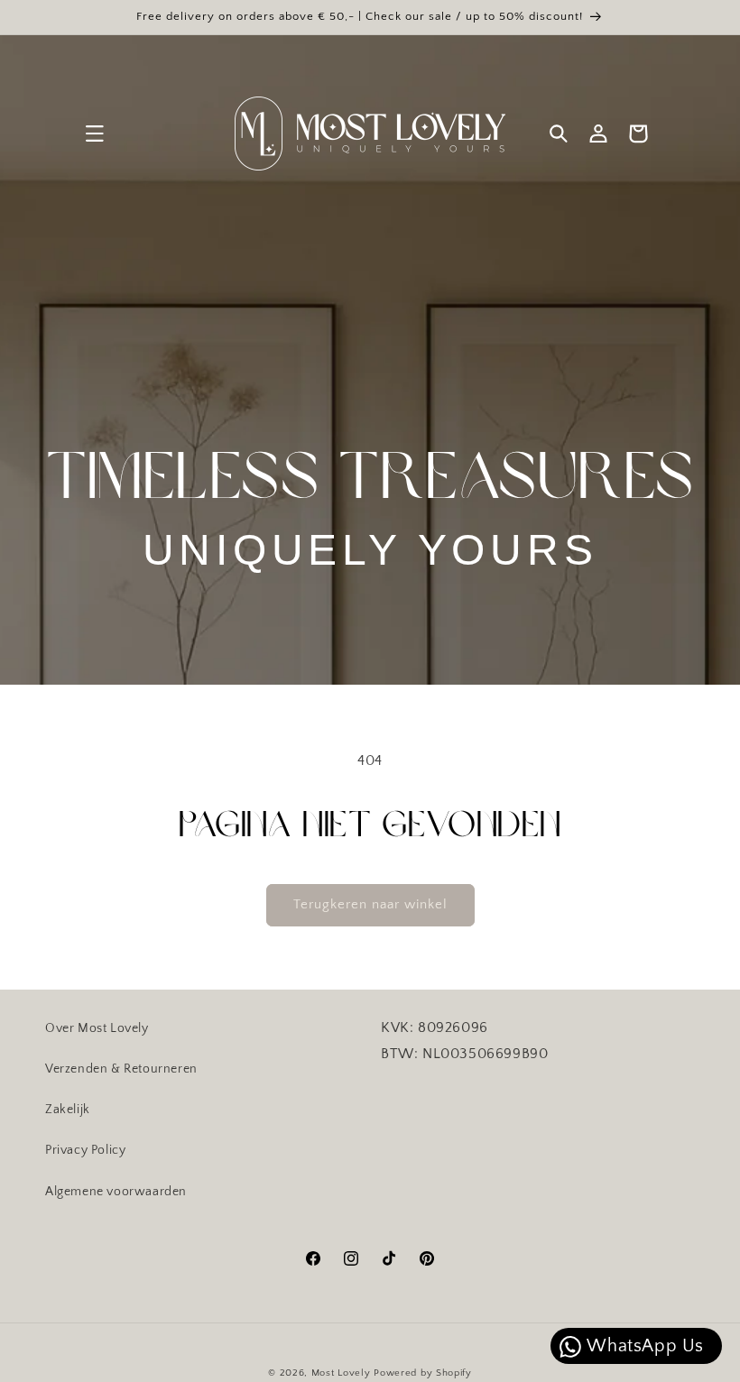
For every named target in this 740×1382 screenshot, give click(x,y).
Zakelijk (67, 1109)
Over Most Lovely (97, 1028)
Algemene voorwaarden (116, 1191)
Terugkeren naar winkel (370, 904)
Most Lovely (341, 1373)
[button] (95, 133)
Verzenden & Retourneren (121, 1069)
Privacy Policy (85, 1150)
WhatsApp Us (643, 1346)
